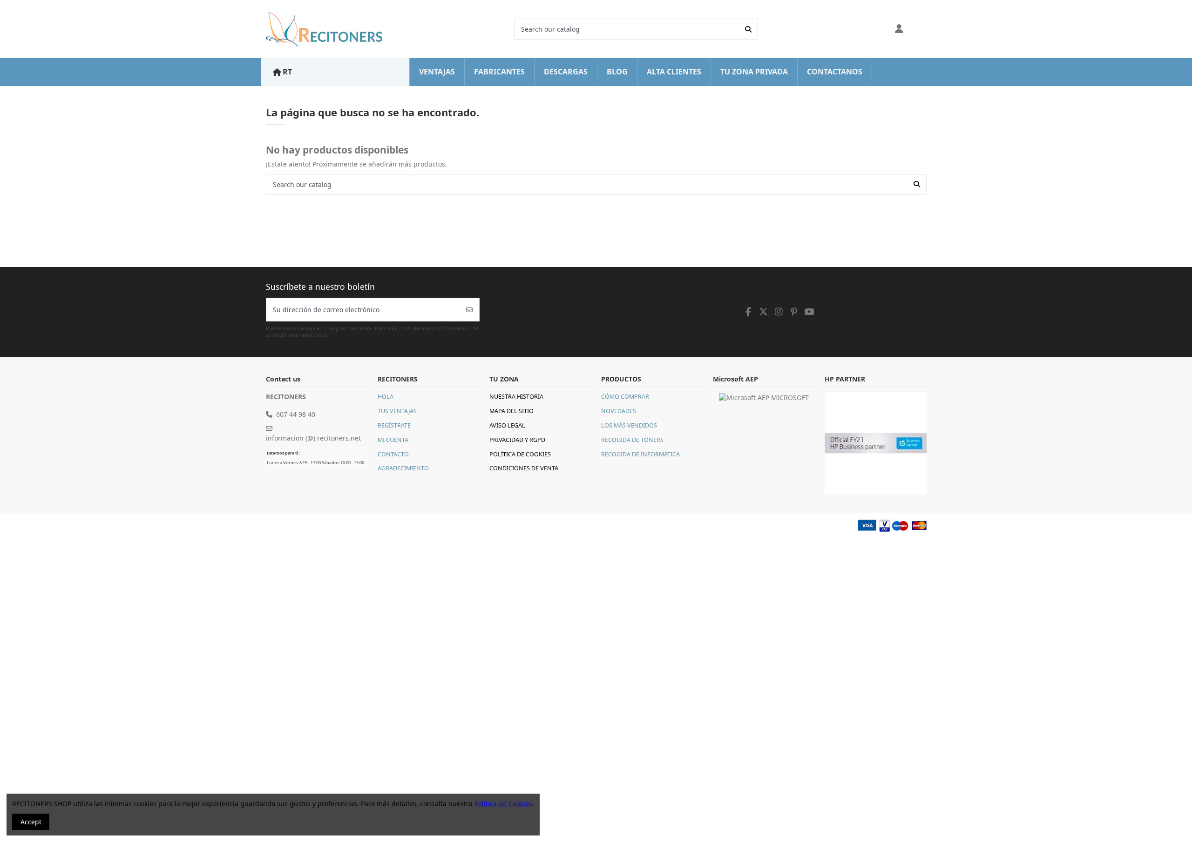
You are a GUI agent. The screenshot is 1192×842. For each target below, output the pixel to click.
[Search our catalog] (748, 29)
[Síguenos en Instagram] (779, 312)
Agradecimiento (403, 468)
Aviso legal (507, 425)
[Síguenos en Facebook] (748, 312)
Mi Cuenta (393, 440)
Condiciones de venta (523, 468)
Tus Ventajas (397, 411)
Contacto (393, 454)
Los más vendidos (629, 425)
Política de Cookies (520, 454)
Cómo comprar (625, 397)
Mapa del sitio (511, 411)
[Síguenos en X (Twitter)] (763, 312)
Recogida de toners (632, 440)
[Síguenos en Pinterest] (793, 312)
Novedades (618, 411)
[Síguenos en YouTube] (809, 312)
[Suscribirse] (469, 309)
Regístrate (394, 425)
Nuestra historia (516, 397)
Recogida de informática (640, 454)
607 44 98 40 (295, 414)
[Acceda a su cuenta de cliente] (899, 29)
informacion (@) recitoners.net (313, 438)
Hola (385, 397)
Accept (30, 821)
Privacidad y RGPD (517, 440)
